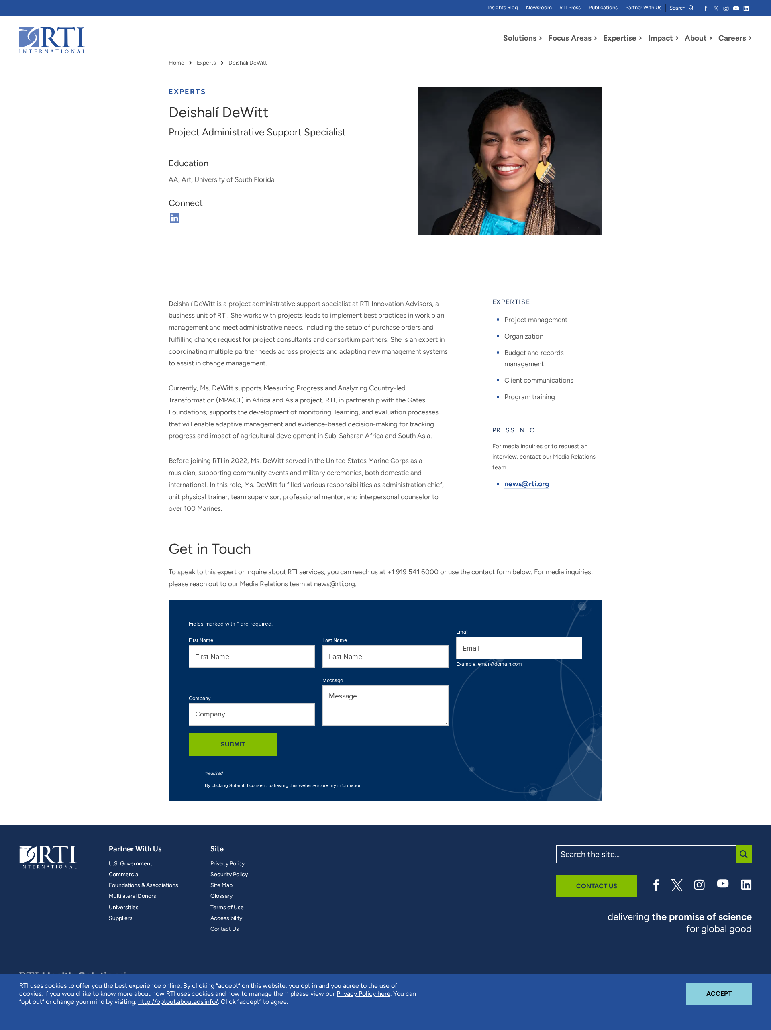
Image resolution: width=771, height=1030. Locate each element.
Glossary (221, 896)
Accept (729, 993)
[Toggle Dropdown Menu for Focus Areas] (595, 38)
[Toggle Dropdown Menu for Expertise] (640, 38)
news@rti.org (526, 483)
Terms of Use (227, 907)
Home (176, 63)
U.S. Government (130, 864)
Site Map (221, 885)
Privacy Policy (227, 864)
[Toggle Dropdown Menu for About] (710, 38)
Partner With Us (643, 7)
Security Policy (229, 874)
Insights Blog (502, 7)
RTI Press (570, 7)
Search (678, 8)
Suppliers (121, 918)
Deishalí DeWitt (247, 63)
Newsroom (539, 7)
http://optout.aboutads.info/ (178, 1002)
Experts (206, 63)
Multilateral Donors (132, 896)
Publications (603, 7)
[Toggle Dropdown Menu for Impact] (677, 38)
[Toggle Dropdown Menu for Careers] (750, 38)
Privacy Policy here (363, 993)
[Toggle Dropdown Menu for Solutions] (540, 38)
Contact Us (224, 929)
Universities (124, 907)
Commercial (124, 874)
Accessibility (226, 918)
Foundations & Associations (143, 885)
